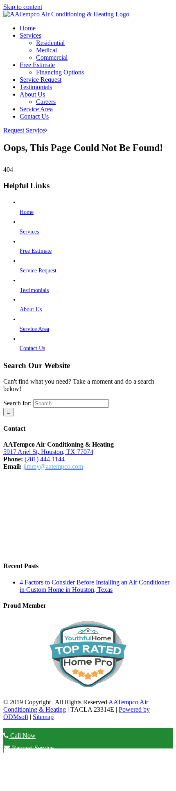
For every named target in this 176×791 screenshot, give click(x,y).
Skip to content (22, 6)
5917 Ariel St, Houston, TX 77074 (48, 451)
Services (29, 232)
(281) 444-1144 (45, 459)
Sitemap (43, 716)
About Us (31, 309)
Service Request (38, 270)
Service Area (34, 329)
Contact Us (32, 348)
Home (27, 212)
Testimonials (34, 290)
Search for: (17, 403)
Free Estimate (36, 251)
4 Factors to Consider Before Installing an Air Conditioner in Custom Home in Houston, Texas (94, 586)
